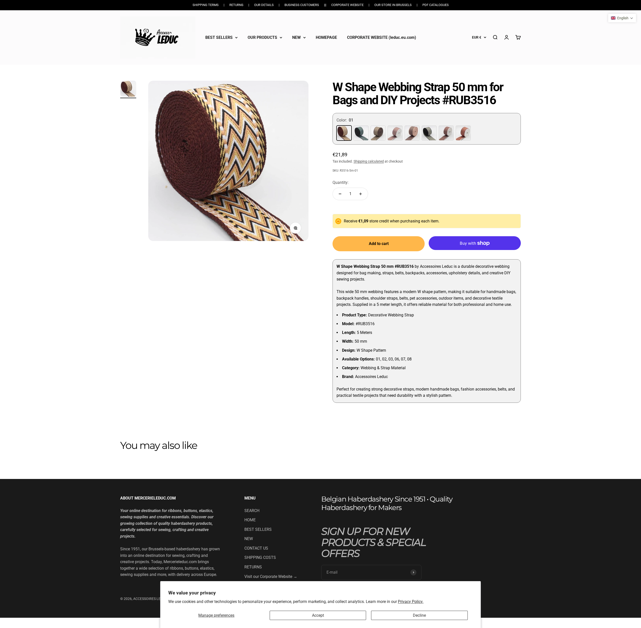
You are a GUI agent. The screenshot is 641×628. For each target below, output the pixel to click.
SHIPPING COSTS (260, 557)
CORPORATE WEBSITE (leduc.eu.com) (381, 37)
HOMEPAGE (326, 37)
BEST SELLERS (219, 37)
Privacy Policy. (410, 601)
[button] (622, 18)
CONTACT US (256, 548)
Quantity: (341, 182)
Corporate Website (347, 5)
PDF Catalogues (435, 5)
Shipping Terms (206, 5)
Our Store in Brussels (393, 5)
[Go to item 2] (128, 89)
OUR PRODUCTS (262, 37)
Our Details (264, 5)
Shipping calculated (369, 161)
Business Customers (301, 5)
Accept (318, 615)
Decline (419, 615)
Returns (236, 5)
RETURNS (253, 567)
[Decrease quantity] (340, 194)
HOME (250, 520)
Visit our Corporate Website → (270, 576)
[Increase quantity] (360, 194)
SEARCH (251, 510)
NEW (296, 37)
